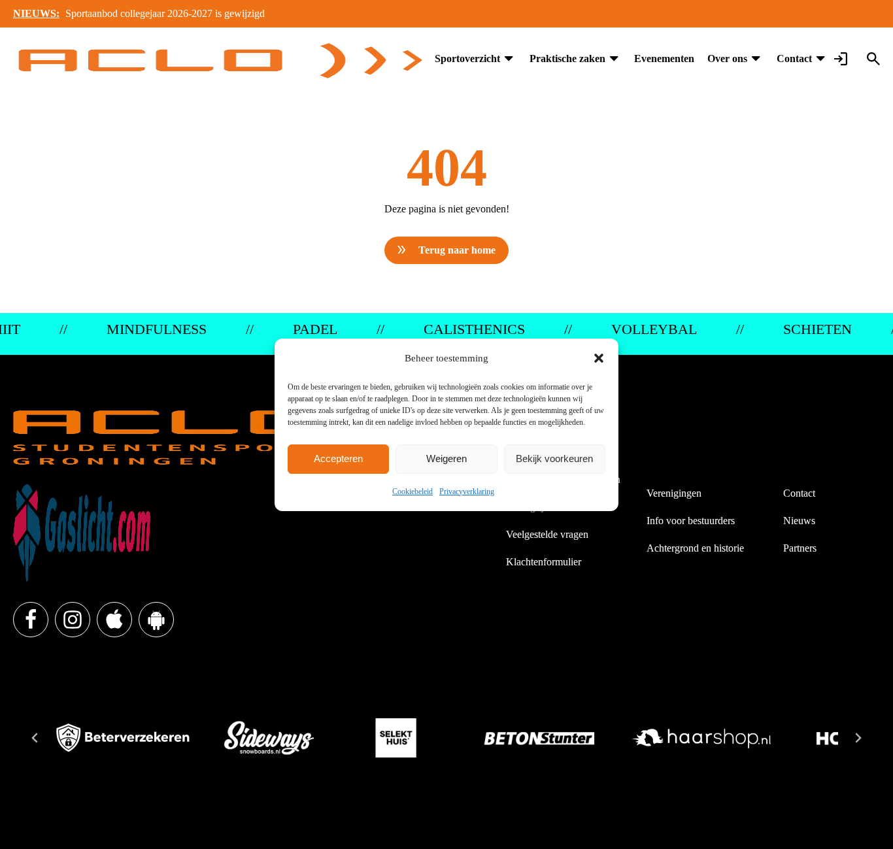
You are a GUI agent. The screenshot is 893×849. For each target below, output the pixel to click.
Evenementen (664, 58)
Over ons (727, 58)
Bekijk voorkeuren (554, 458)
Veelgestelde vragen (547, 534)
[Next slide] (857, 738)
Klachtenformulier (543, 561)
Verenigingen (674, 493)
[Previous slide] (35, 738)
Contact (794, 58)
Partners (800, 548)
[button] (598, 358)
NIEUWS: (36, 13)
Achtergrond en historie (695, 548)
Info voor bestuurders (691, 520)
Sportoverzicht (467, 58)
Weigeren (446, 458)
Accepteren (338, 458)
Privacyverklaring (466, 491)
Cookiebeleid (412, 491)
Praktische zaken (567, 58)
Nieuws (799, 520)
